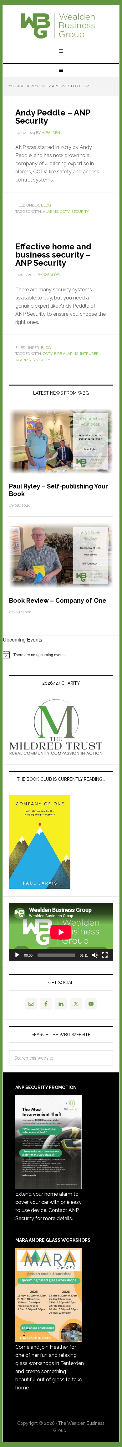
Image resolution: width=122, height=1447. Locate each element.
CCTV (64, 211)
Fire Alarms (66, 353)
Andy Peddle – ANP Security (52, 116)
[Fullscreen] (105, 955)
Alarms (50, 211)
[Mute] (95, 955)
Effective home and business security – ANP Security (53, 255)
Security (80, 211)
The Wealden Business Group (61, 26)
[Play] (17, 955)
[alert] (61, 654)
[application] (61, 932)
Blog (46, 205)
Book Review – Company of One (57, 600)
